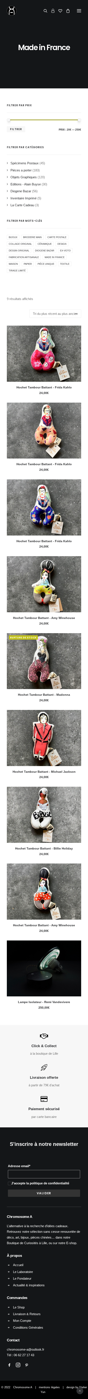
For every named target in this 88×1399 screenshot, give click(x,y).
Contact (13, 1340)
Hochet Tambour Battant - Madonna (44, 694)
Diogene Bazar (44, 250)
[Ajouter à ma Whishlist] (76, 337)
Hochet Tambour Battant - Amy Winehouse (44, 618)
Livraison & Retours (27, 1314)
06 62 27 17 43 (24, 1355)
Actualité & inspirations (29, 1285)
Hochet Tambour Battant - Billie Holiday (44, 848)
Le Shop (19, 1307)
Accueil (18, 1265)
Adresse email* (19, 1166)
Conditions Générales (28, 1327)
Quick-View (76, 331)
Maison (13, 264)
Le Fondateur (22, 1278)
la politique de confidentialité (47, 1183)
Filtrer (16, 129)
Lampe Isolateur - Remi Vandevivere (44, 1002)
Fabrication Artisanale (24, 257)
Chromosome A (22, 1387)
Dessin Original (19, 250)
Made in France (55, 257)
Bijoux (13, 237)
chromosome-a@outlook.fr (25, 1349)
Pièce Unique (46, 264)
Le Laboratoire (23, 1272)
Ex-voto (65, 250)
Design (61, 244)
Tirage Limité (17, 270)
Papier (28, 264)
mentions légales (49, 1387)
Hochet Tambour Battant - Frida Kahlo (44, 387)
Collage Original (20, 244)
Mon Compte (22, 1320)
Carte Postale (56, 237)
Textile (64, 264)
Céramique (45, 244)
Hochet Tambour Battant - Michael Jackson (44, 771)
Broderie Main (32, 237)
